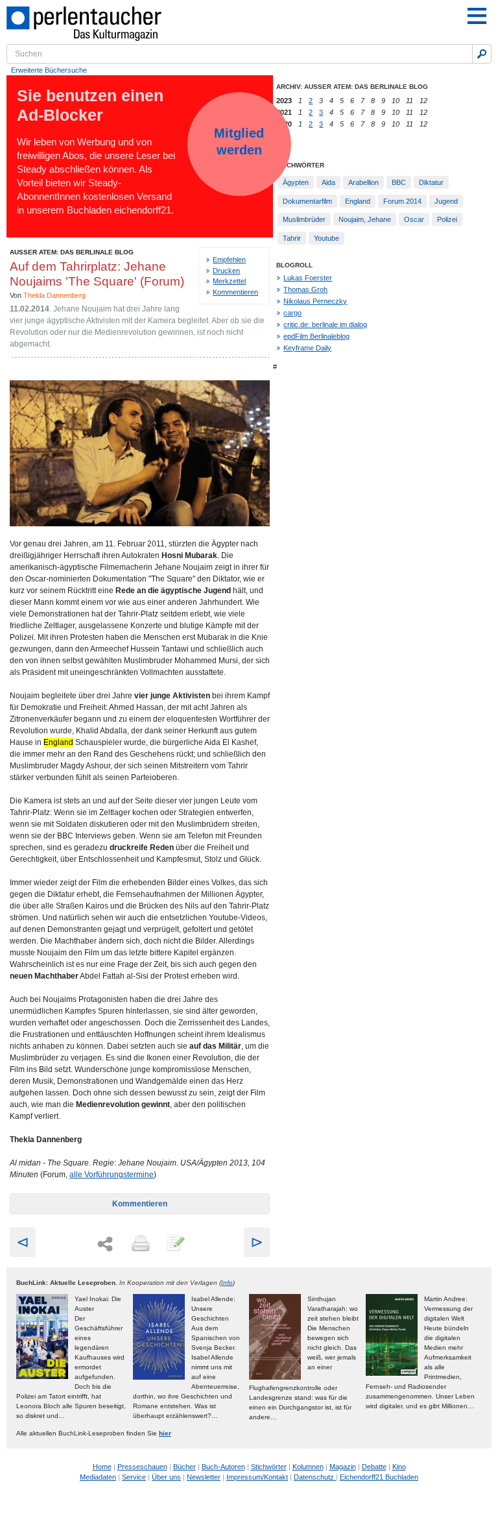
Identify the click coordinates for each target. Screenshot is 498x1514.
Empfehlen (229, 259)
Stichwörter (269, 1467)
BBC (399, 182)
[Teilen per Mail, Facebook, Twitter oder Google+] (105, 1244)
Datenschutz (315, 1477)
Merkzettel (229, 281)
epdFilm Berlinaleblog (316, 336)
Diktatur (431, 182)
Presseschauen (142, 1467)
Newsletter (203, 1477)
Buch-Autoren (223, 1467)
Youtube (326, 238)
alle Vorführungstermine (111, 1174)
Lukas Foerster (307, 278)
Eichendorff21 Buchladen (379, 1477)
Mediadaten (98, 1477)
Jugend (446, 201)
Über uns (166, 1477)
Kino (399, 1467)
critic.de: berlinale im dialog (325, 324)
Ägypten (296, 182)
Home (102, 1467)
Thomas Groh (305, 289)
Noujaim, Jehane (364, 219)
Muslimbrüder (304, 219)
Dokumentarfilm (307, 201)
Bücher (184, 1467)
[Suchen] (482, 54)
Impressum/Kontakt (257, 1477)
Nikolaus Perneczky (315, 301)
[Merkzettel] (174, 1244)
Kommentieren (235, 292)
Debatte (374, 1467)
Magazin (342, 1467)
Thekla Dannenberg (54, 295)
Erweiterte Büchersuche (49, 70)
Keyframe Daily (307, 348)
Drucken (226, 271)
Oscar (414, 219)
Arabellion (363, 182)
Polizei (447, 219)
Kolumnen (308, 1467)
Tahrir (292, 238)
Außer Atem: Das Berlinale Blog (72, 252)
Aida (328, 182)
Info (227, 1282)
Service (134, 1477)
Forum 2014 (402, 201)
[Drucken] (139, 1244)
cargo (292, 313)
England (357, 201)
